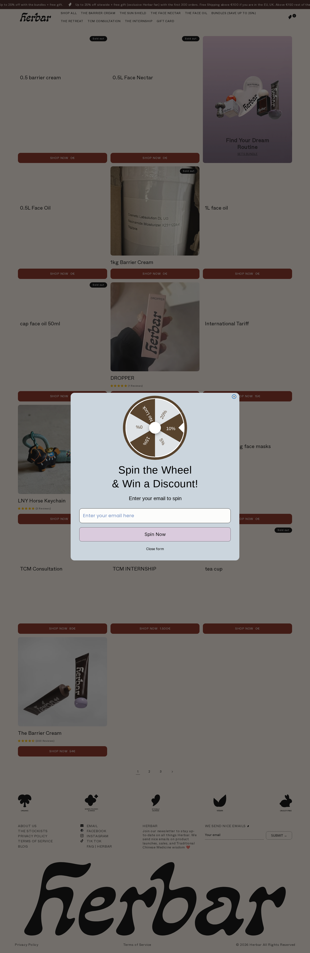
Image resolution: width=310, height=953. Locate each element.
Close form (155, 549)
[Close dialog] (234, 396)
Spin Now (155, 534)
